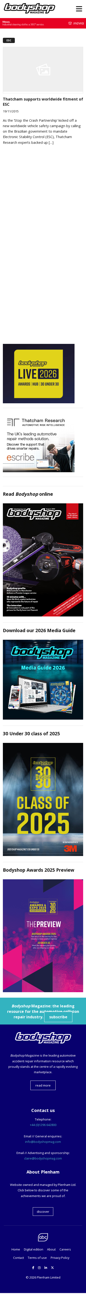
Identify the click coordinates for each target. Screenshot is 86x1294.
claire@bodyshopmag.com (43, 1158)
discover (43, 1211)
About (51, 1249)
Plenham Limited (48, 1277)
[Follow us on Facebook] (33, 1267)
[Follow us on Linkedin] (45, 1267)
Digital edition (33, 1249)
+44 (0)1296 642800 (43, 1125)
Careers (65, 1249)
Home (15, 1249)
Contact (18, 1258)
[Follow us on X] (52, 1267)
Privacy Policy (60, 1258)
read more (43, 1085)
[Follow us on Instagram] (39, 1267)
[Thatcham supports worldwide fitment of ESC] (43, 90)
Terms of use (37, 1258)
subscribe (58, 1017)
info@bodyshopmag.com (43, 1142)
